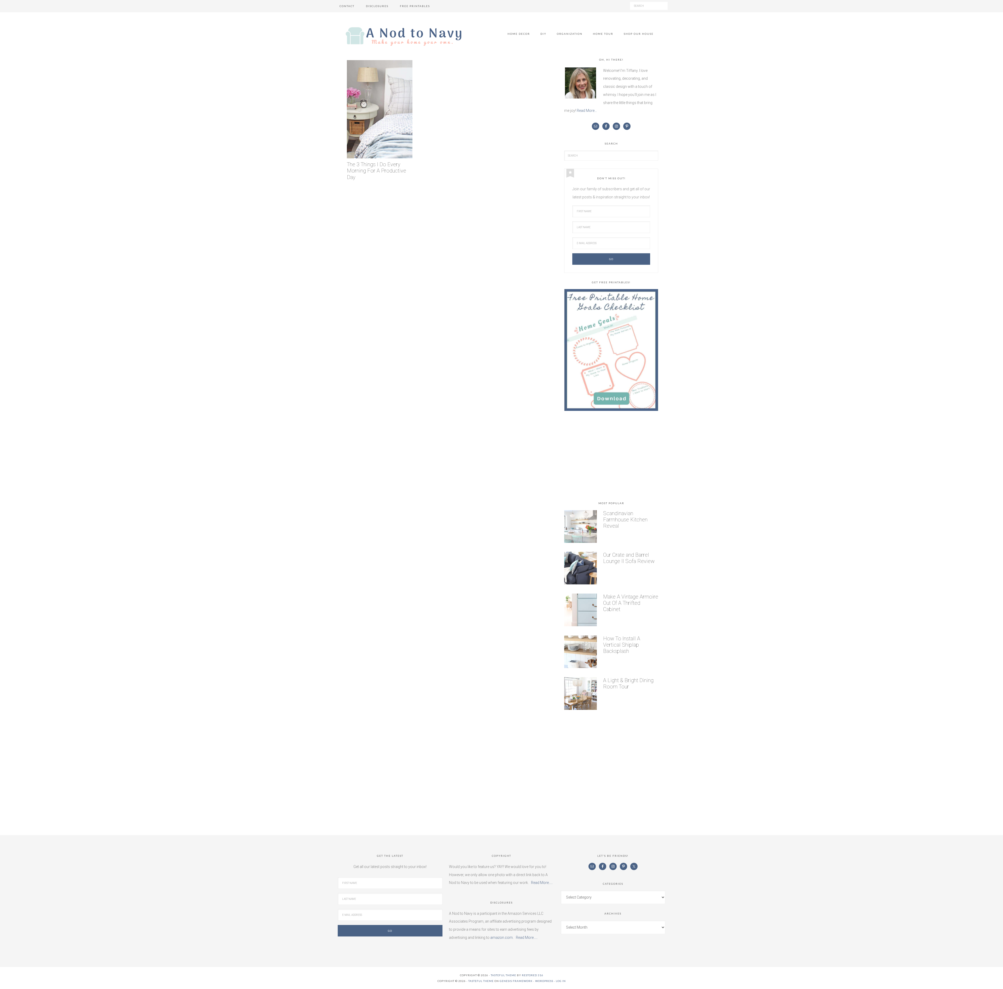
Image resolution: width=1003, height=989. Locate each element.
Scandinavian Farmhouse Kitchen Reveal (625, 519)
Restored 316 (532, 975)
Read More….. (542, 883)
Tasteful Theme (481, 980)
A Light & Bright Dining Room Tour (628, 683)
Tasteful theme (503, 975)
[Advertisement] (611, 457)
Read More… (587, 110)
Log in (561, 980)
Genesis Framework (516, 980)
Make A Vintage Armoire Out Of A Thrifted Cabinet (630, 603)
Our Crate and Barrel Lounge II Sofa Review (629, 558)
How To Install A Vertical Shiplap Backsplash (621, 644)
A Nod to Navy (403, 36)
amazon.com (501, 937)
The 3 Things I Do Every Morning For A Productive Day (376, 170)
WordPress (544, 980)
